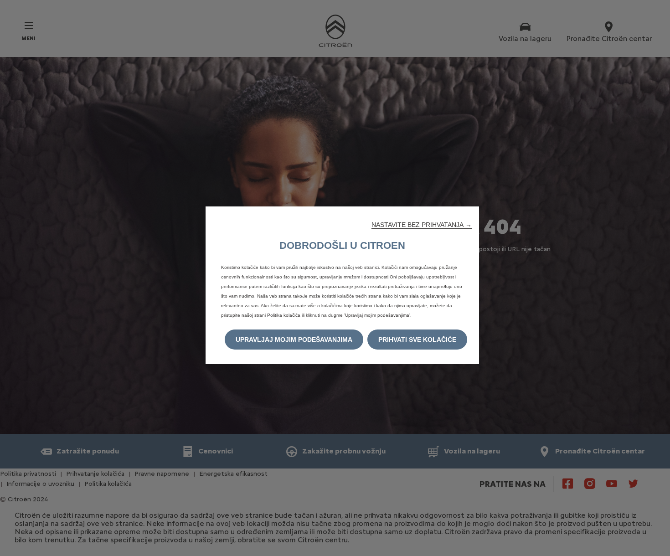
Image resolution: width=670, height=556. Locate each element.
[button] (421, 224)
